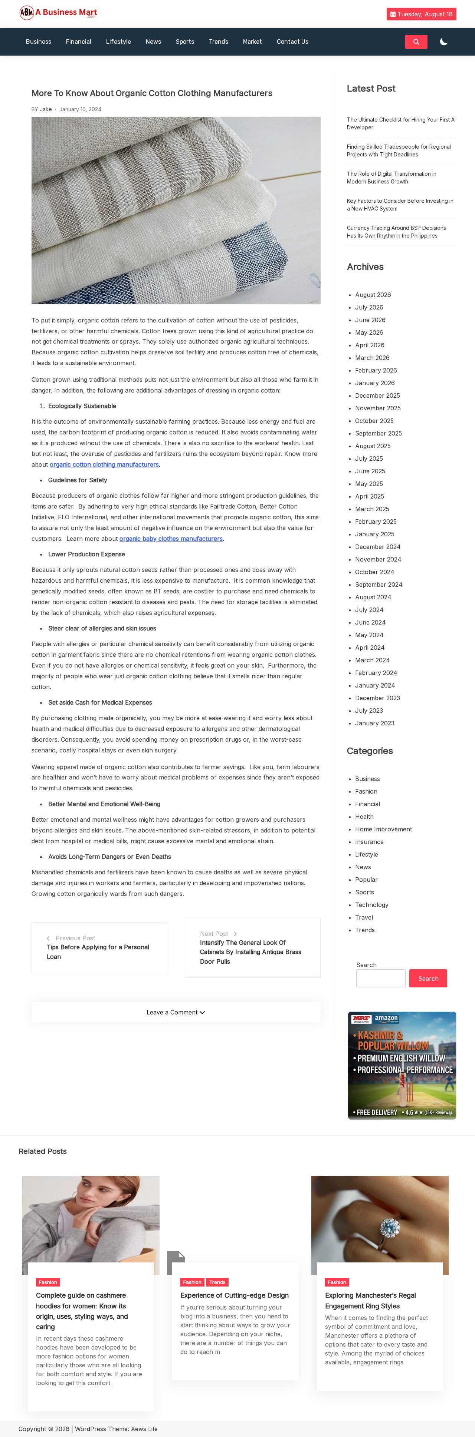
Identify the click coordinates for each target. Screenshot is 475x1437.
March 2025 (372, 509)
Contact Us (292, 41)
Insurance (369, 841)
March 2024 (372, 660)
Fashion (366, 791)
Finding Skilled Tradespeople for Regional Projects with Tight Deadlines (399, 150)
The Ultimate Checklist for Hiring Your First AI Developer (401, 123)
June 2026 (370, 320)
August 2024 (373, 597)
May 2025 (369, 483)
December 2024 (378, 546)
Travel (364, 917)
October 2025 (374, 420)
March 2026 (372, 357)
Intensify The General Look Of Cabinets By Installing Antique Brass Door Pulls (250, 952)
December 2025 (377, 395)
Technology (372, 904)
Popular (366, 879)
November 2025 (378, 408)
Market (252, 41)
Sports (185, 41)
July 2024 (369, 609)
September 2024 (379, 584)
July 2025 (369, 458)
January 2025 (374, 534)
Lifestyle (118, 41)
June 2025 (370, 471)
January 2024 (375, 685)
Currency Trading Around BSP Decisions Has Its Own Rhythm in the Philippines (396, 232)
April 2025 (369, 496)
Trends (218, 41)
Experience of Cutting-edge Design (234, 1295)
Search (366, 965)
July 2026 (369, 307)
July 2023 (369, 710)
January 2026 (375, 383)
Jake (46, 109)
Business (38, 41)
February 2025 (376, 521)
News (153, 41)
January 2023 (374, 723)
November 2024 (378, 559)
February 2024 (376, 672)
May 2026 (369, 332)
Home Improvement (383, 829)
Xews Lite (144, 1429)
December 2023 (377, 698)
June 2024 (370, 622)
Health (364, 816)
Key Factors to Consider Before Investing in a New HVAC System (400, 205)
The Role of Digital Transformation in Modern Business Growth (391, 177)
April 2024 (370, 647)
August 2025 (373, 446)
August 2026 (373, 294)
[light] (443, 42)
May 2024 (369, 635)
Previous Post (75, 938)
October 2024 (374, 572)
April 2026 (369, 345)
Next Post (214, 933)
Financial (78, 41)
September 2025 (378, 433)
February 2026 (376, 370)
